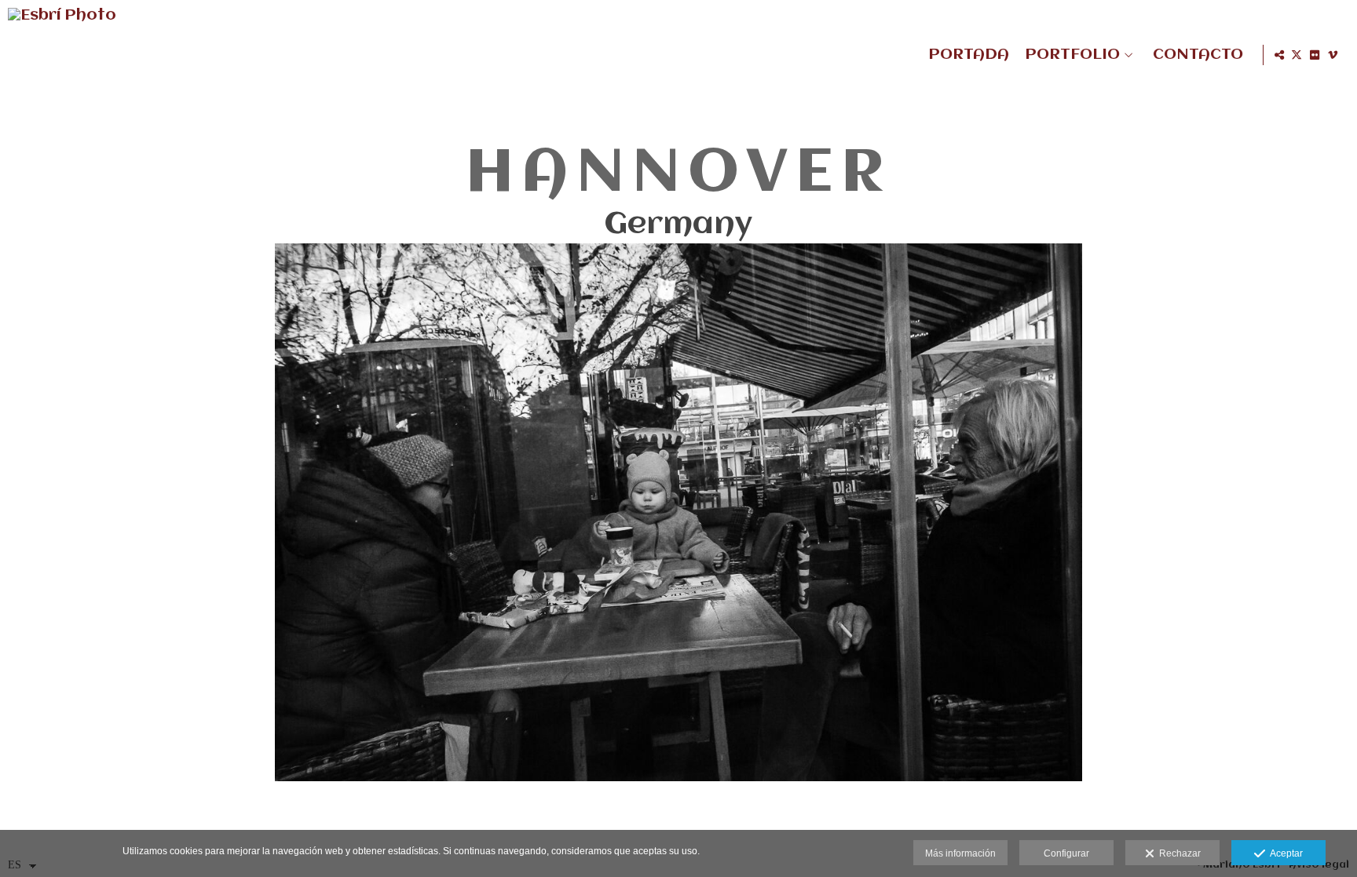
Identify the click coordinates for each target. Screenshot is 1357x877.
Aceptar (1284, 853)
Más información (960, 853)
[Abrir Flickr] (1314, 55)
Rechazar (1177, 853)
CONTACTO (1198, 55)
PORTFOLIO (1072, 55)
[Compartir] (1279, 55)
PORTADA (968, 55)
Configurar (1066, 853)
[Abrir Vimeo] (1333, 55)
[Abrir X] (1296, 55)
